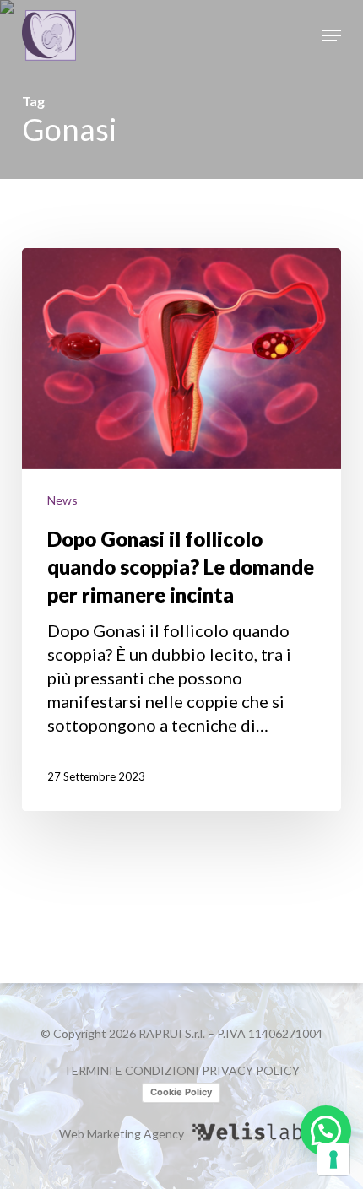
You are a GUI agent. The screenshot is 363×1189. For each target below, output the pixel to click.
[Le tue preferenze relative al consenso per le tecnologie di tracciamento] (333, 1159)
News (62, 500)
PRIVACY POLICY (251, 1070)
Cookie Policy (181, 1092)
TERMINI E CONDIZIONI (131, 1070)
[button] (331, 35)
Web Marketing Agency (121, 1134)
